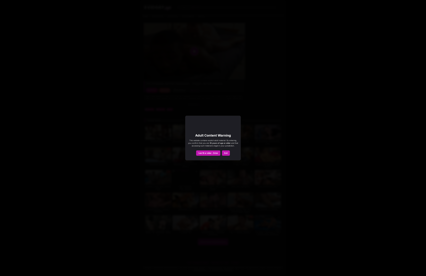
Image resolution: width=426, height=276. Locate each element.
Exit (226, 153)
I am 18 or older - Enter (208, 153)
